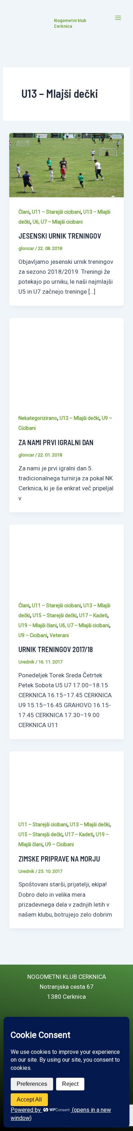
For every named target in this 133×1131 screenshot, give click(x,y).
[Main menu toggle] (118, 18)
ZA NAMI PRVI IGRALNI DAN (56, 442)
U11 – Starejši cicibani (56, 212)
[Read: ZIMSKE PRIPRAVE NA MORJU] (66, 780)
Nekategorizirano (37, 418)
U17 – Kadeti (93, 615)
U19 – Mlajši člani (37, 625)
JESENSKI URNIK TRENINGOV (59, 235)
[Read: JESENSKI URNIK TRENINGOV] (66, 164)
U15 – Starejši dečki (55, 615)
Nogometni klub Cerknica (70, 23)
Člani (23, 212)
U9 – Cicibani (32, 635)
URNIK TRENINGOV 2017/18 (55, 649)
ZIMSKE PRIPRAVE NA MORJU (59, 858)
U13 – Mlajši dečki (79, 418)
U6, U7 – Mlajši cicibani (58, 222)
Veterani (59, 635)
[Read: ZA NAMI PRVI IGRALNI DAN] (66, 360)
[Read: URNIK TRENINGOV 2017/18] (66, 557)
